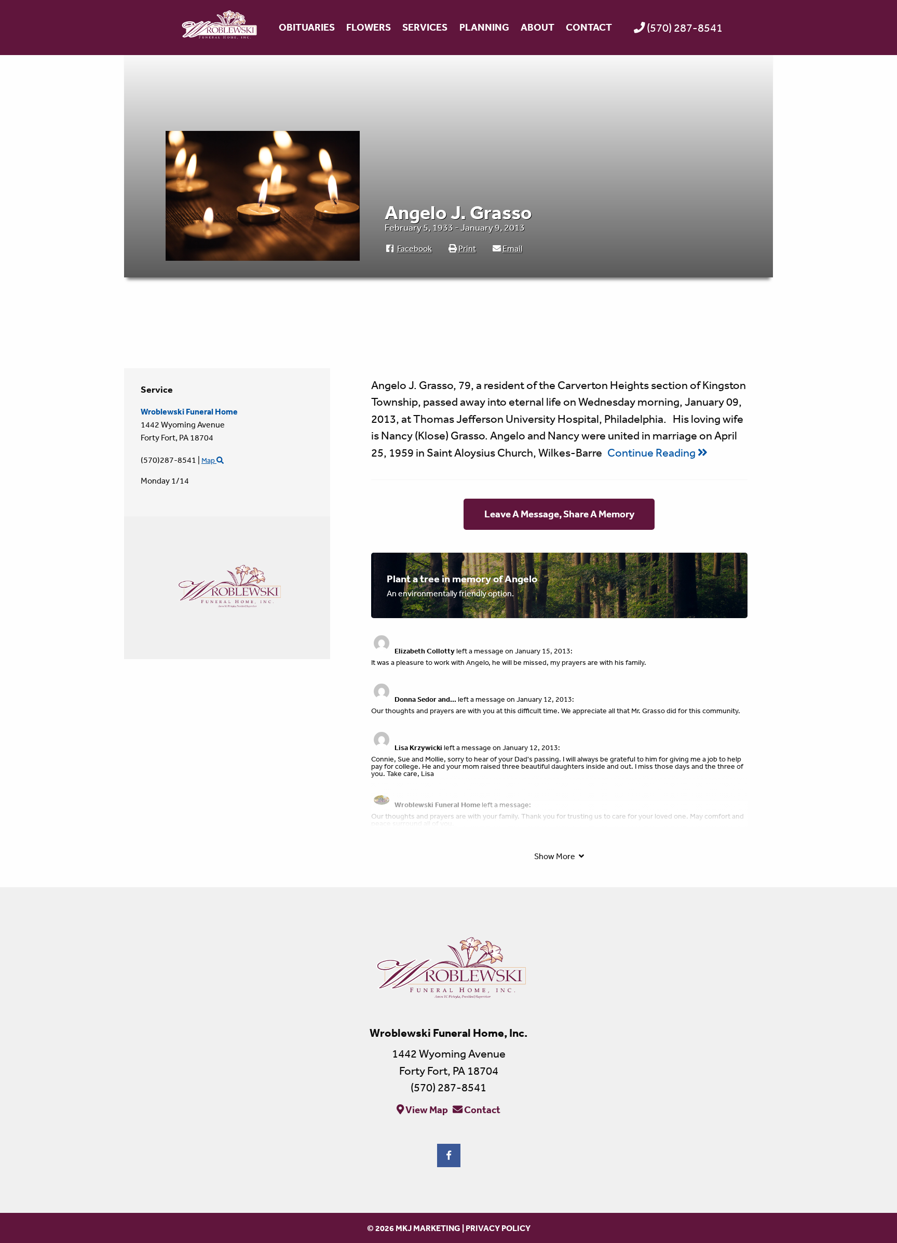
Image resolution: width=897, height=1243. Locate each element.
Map (208, 460)
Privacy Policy (498, 1228)
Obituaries (307, 27)
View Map (426, 1109)
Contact (589, 27)
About (537, 27)
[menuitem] (306, 27)
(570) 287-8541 (685, 27)
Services (424, 27)
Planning (484, 27)
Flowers (368, 27)
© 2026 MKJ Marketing (413, 1228)
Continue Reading (652, 452)
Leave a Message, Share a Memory (559, 513)
